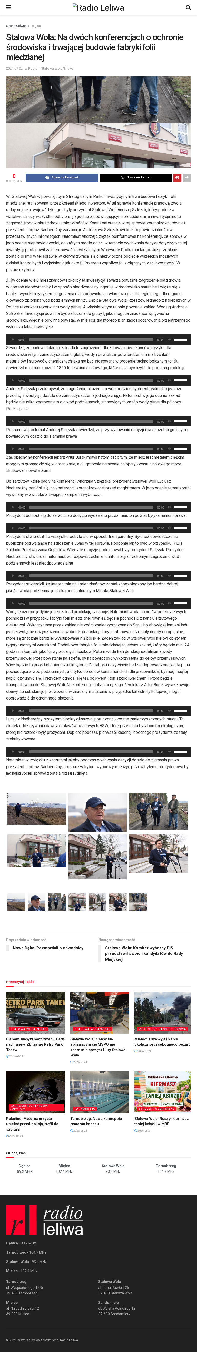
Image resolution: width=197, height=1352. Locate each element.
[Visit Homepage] (98, 7)
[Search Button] (188, 7)
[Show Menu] (8, 7)
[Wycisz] (169, 339)
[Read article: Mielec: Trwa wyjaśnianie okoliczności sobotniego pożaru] (163, 1013)
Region (36, 26)
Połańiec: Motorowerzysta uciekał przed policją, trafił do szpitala (32, 1124)
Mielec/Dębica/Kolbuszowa (162, 1029)
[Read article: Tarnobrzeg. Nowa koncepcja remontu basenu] (99, 1092)
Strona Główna (16, 26)
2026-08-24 (16, 1056)
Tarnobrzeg (84, 1108)
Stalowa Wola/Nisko (57, 68)
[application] (98, 339)
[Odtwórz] (12, 339)
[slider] (181, 339)
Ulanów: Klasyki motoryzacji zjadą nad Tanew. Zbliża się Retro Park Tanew (35, 1044)
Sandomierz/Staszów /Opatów (29, 1107)
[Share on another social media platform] (187, 178)
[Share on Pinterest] (177, 178)
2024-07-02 (14, 68)
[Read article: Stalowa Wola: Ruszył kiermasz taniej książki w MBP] (163, 1092)
